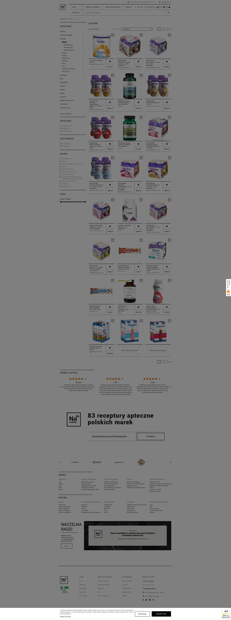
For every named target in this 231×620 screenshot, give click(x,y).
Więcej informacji (65, 616)
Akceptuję (161, 614)
